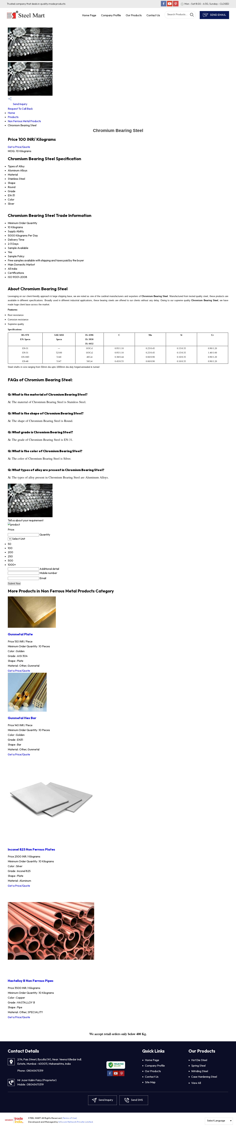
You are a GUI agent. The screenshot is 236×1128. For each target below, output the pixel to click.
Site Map (150, 1082)
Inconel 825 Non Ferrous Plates (31, 849)
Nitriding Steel (199, 1071)
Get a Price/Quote (19, 147)
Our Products (134, 15)
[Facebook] (163, 5)
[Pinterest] (175, 5)
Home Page (89, 15)
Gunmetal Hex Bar (22, 718)
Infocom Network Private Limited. (76, 1121)
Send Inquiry (19, 104)
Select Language (216, 1120)
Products (13, 117)
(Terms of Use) (69, 1118)
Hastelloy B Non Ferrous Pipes (30, 981)
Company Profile (111, 15)
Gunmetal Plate (20, 634)
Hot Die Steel (199, 1060)
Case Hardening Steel (204, 1076)
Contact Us (153, 15)
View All (196, 1083)
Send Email (217, 14)
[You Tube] (169, 5)
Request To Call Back (20, 108)
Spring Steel (198, 1065)
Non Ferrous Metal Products (24, 121)
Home (11, 113)
